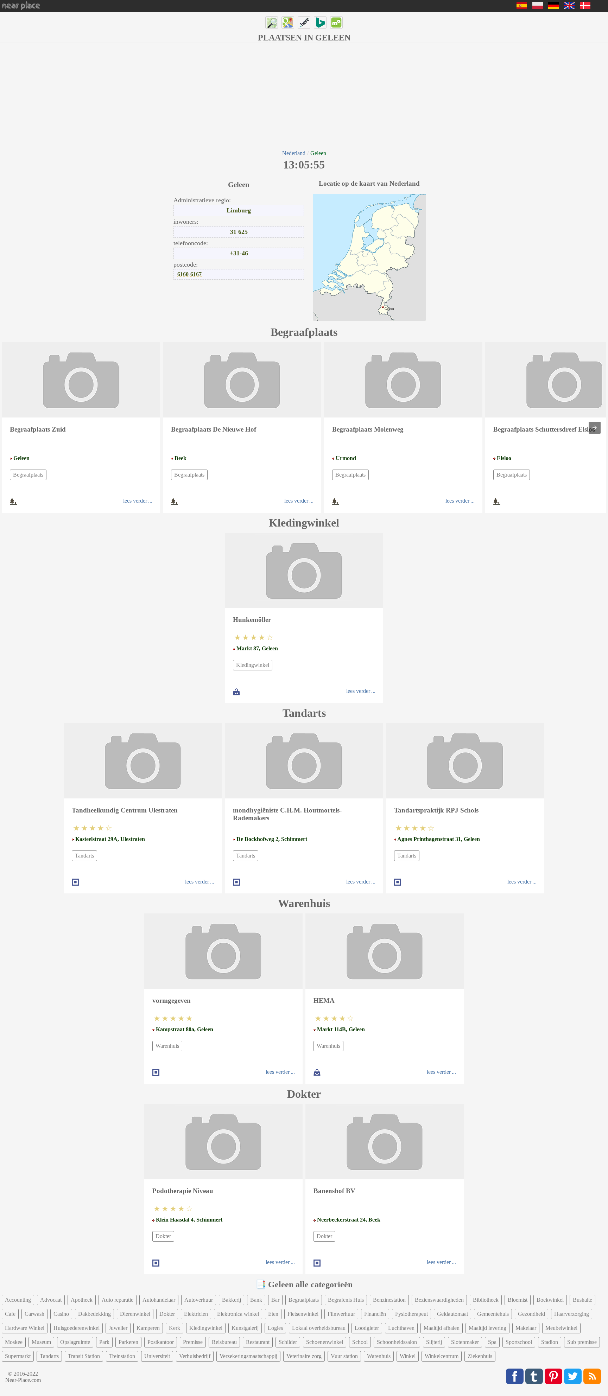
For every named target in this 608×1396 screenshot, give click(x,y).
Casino (61, 1314)
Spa (492, 1342)
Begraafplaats (28, 475)
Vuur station (344, 1356)
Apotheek (82, 1300)
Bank (256, 1300)
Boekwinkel (550, 1300)
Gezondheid (531, 1314)
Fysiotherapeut (411, 1314)
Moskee (14, 1342)
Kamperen (148, 1328)
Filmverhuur (341, 1314)
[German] (553, 7)
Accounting (18, 1300)
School (360, 1342)
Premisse (193, 1342)
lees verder (135, 501)
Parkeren (128, 1342)
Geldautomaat (452, 1314)
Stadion (549, 1342)
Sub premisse (582, 1342)
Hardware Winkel (24, 1328)
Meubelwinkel (561, 1328)
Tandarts (84, 856)
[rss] (592, 1376)
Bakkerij (231, 1300)
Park (104, 1342)
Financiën (375, 1314)
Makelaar (525, 1328)
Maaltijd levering (487, 1328)
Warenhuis (167, 1046)
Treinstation (122, 1356)
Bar (275, 1300)
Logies (275, 1328)
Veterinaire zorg (304, 1356)
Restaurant (258, 1342)
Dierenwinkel (135, 1314)
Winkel (408, 1356)
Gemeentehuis (493, 1314)
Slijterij (434, 1342)
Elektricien (196, 1314)
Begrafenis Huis (346, 1300)
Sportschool (519, 1342)
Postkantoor (160, 1342)
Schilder (288, 1342)
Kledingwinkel (252, 665)
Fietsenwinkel (302, 1314)
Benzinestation (389, 1300)
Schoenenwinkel (324, 1342)
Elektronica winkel (238, 1314)
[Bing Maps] (320, 22)
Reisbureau (224, 1342)
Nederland (293, 153)
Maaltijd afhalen (442, 1328)
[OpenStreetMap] (271, 22)
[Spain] (522, 7)
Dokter (163, 1236)
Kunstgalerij (245, 1328)
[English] (569, 7)
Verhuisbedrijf (194, 1356)
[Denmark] (585, 7)
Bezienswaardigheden (439, 1300)
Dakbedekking (94, 1314)
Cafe (10, 1314)
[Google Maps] (287, 22)
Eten (273, 1314)
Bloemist (517, 1300)
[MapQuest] (336, 22)
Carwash (34, 1314)
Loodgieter (367, 1328)
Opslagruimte (75, 1342)
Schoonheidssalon (397, 1342)
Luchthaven (401, 1328)
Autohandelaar (158, 1300)
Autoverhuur (198, 1300)
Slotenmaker (465, 1342)
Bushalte (582, 1300)
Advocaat (51, 1300)
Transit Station (84, 1356)
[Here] (304, 22)
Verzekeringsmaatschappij (248, 1356)
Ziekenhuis (480, 1356)
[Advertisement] (304, 95)
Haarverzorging (571, 1314)
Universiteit (157, 1356)
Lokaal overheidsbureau (319, 1328)
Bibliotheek (486, 1300)
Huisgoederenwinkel (76, 1328)
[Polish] (537, 7)
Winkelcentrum (441, 1356)
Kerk (174, 1328)
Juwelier (118, 1328)
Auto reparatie (117, 1300)
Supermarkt (18, 1356)
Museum (41, 1342)
